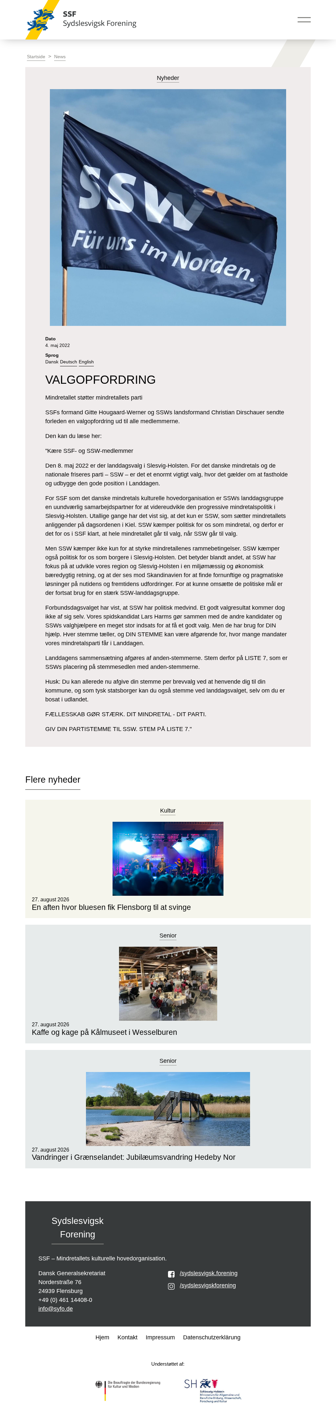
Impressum (160, 1337)
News (60, 56)
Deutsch (68, 361)
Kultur (168, 810)
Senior (168, 935)
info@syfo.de (55, 1308)
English (86, 361)
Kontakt (127, 1337)
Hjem (102, 1337)
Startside (36, 56)
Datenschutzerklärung (212, 1337)
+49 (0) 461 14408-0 (65, 1300)
